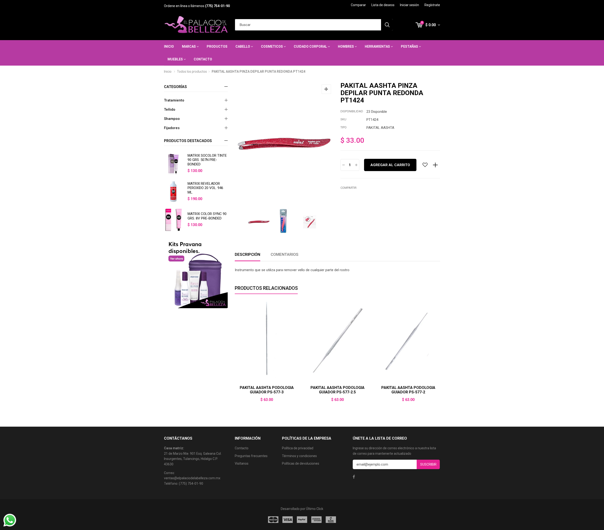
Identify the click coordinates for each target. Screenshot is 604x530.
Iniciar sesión (409, 5)
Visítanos (241, 463)
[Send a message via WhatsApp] (9, 520)
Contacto (203, 59)
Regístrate (432, 5)
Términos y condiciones (299, 456)
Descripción (247, 254)
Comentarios (284, 254)
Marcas (189, 46)
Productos (217, 46)
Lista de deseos (382, 5)
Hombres (346, 46)
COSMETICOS (272, 46)
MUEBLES (176, 59)
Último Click (314, 509)
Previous (234, 357)
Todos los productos (192, 71)
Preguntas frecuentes (251, 456)
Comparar (358, 5)
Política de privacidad (297, 448)
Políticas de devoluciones (300, 463)
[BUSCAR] (387, 25)
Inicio (169, 46)
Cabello (243, 46)
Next (440, 357)
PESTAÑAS (410, 46)
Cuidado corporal (311, 46)
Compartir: (348, 187)
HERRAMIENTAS (378, 46)
